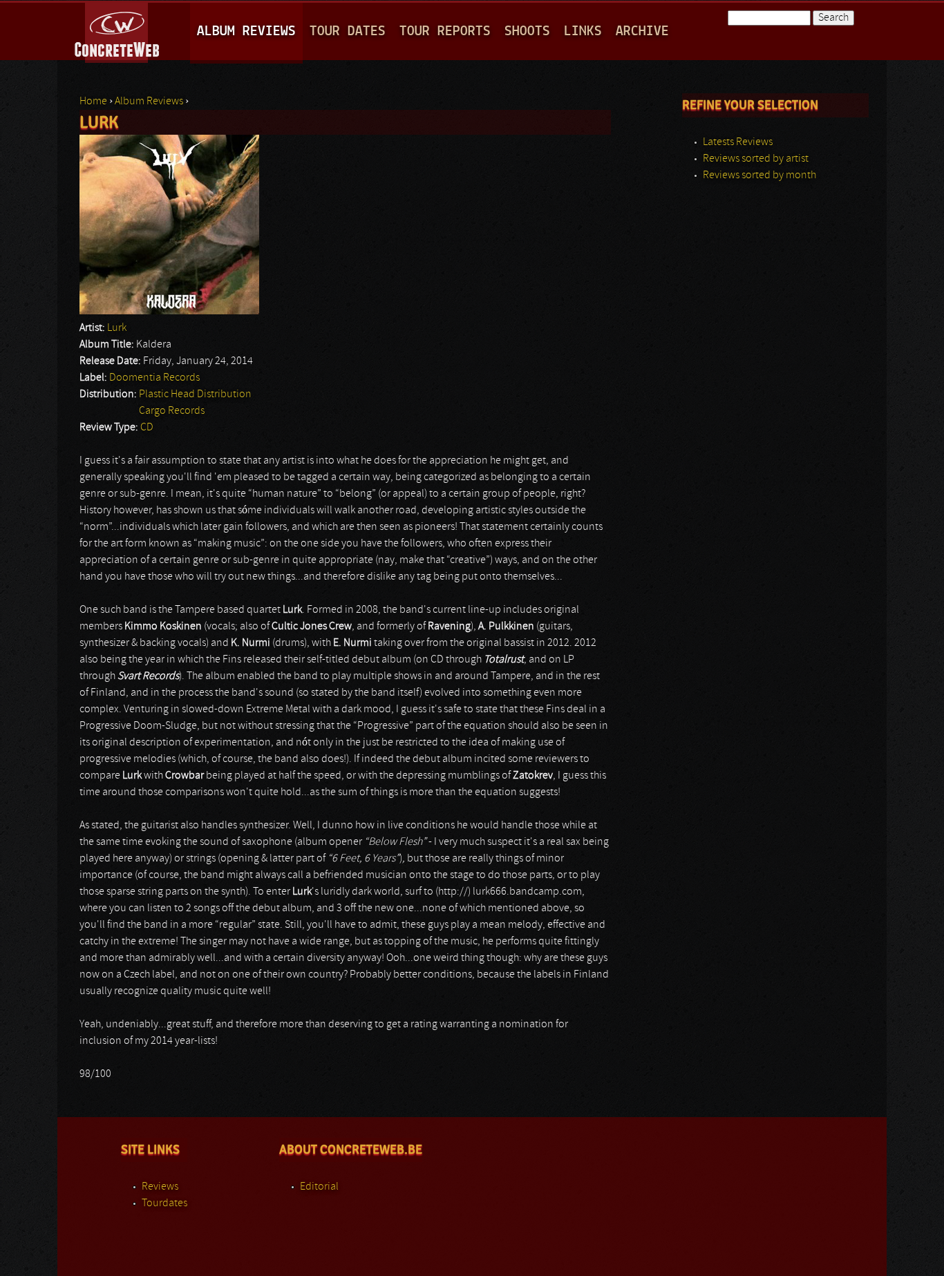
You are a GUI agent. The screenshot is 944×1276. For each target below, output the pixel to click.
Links (583, 31)
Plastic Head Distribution (195, 394)
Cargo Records (172, 411)
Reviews (160, 1186)
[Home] (118, 30)
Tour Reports (445, 31)
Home (93, 101)
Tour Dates (348, 31)
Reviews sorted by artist (756, 158)
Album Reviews (246, 31)
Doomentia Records (154, 377)
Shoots (527, 31)
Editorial (319, 1186)
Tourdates (164, 1203)
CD (146, 427)
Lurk (116, 328)
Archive (642, 31)
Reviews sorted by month (759, 175)
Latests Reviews (738, 142)
